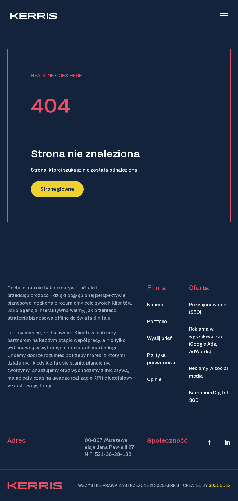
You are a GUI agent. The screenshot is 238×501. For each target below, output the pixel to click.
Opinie (154, 379)
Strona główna (57, 189)
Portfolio (157, 321)
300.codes (220, 486)
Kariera (155, 305)
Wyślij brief (159, 338)
